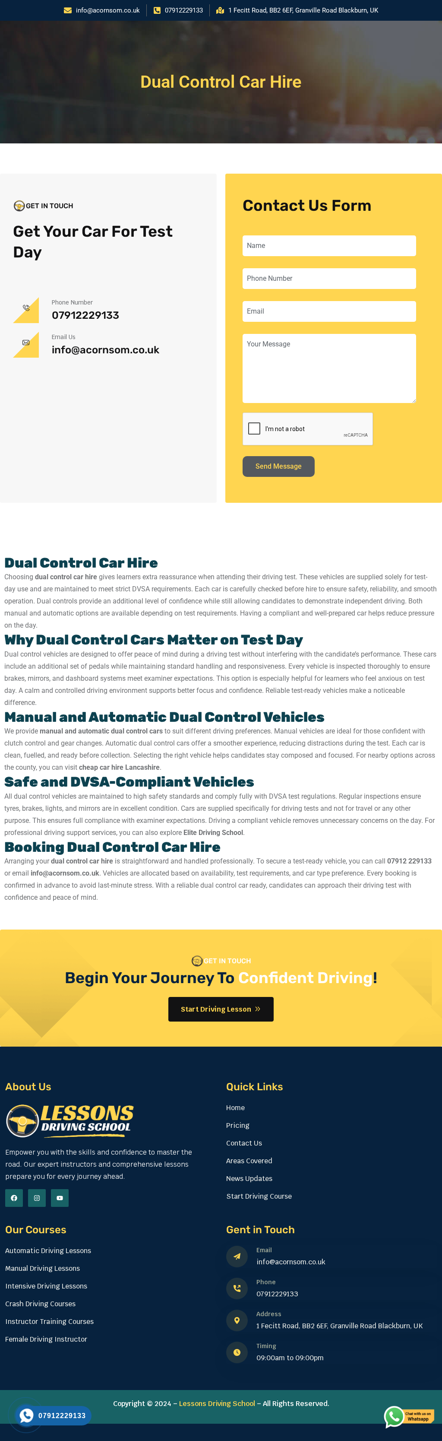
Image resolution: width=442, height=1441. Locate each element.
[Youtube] (60, 1198)
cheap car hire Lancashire (119, 767)
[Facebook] (14, 1198)
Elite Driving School (213, 832)
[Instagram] (37, 1198)
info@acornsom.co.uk (105, 350)
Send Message (279, 466)
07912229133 (85, 315)
